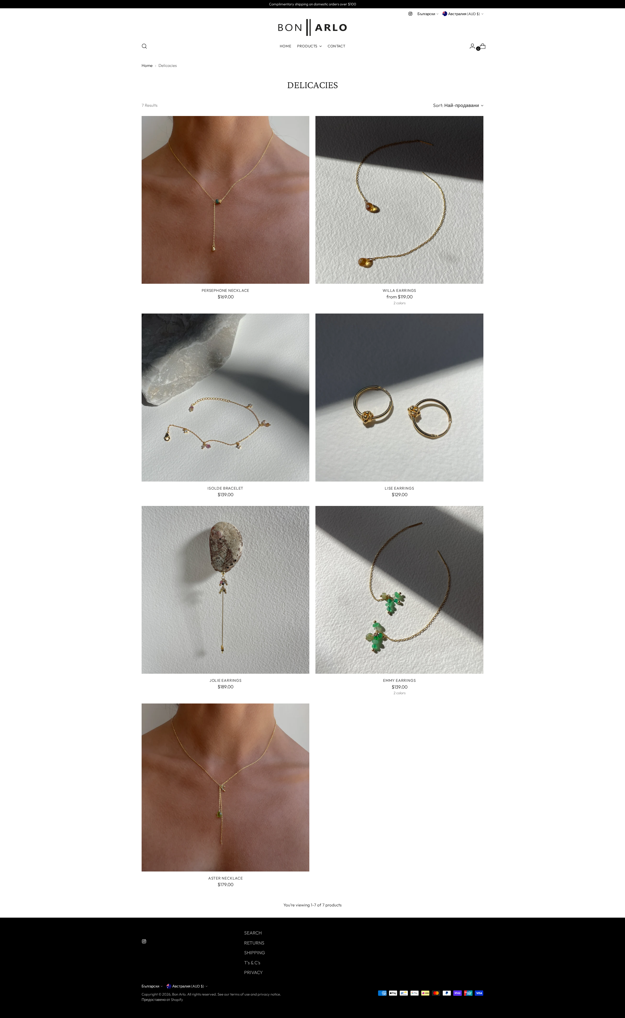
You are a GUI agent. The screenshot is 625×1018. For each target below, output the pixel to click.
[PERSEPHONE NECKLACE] (226, 200)
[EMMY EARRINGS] (399, 590)
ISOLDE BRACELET (225, 488)
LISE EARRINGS (399, 488)
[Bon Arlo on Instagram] (410, 13)
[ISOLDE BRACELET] (226, 398)
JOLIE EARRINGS (225, 680)
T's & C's (252, 963)
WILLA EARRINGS (399, 290)
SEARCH (253, 933)
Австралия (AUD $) (464, 13)
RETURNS (254, 943)
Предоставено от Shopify (162, 999)
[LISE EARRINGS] (399, 398)
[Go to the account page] (470, 46)
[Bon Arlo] (312, 27)
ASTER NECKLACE (225, 878)
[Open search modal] (144, 46)
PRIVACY (253, 972)
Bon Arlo (179, 994)
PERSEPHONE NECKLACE (225, 290)
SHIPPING (254, 952)
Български (426, 13)
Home (147, 65)
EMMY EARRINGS (399, 680)
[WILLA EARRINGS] (399, 200)
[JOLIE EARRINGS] (226, 590)
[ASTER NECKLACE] (226, 787)
